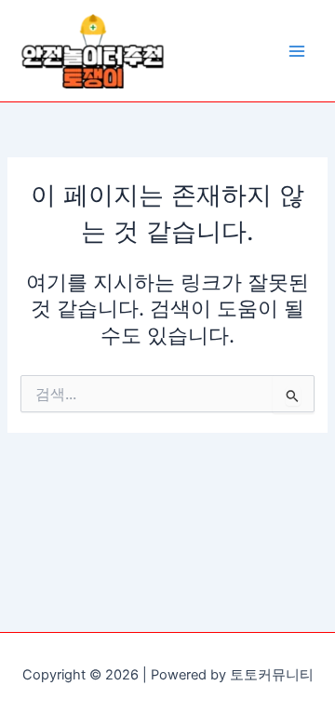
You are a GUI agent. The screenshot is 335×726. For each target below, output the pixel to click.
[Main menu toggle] (296, 51)
